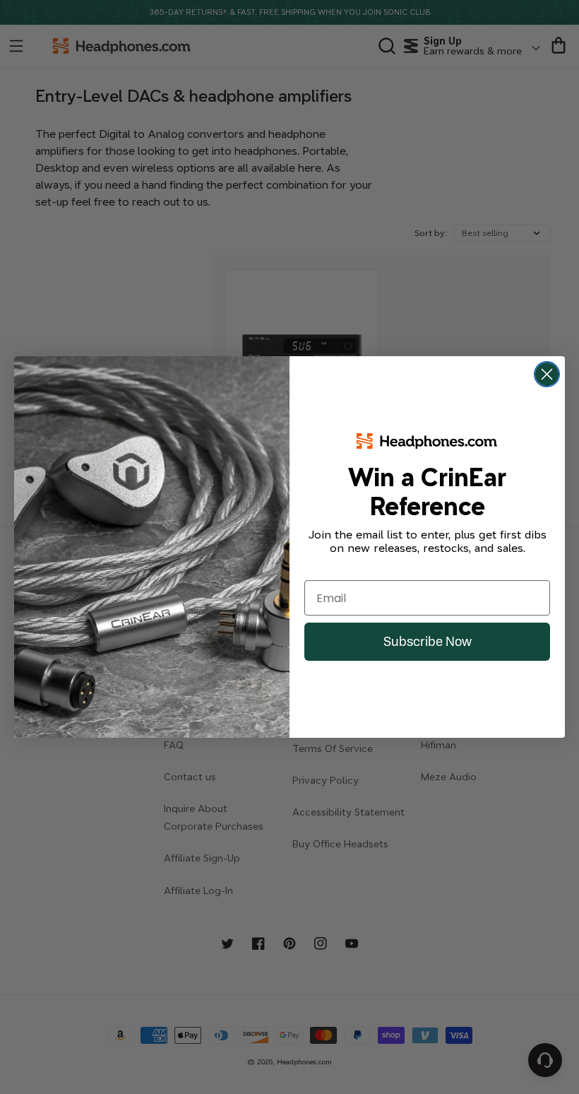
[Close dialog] (547, 374)
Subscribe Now (427, 641)
